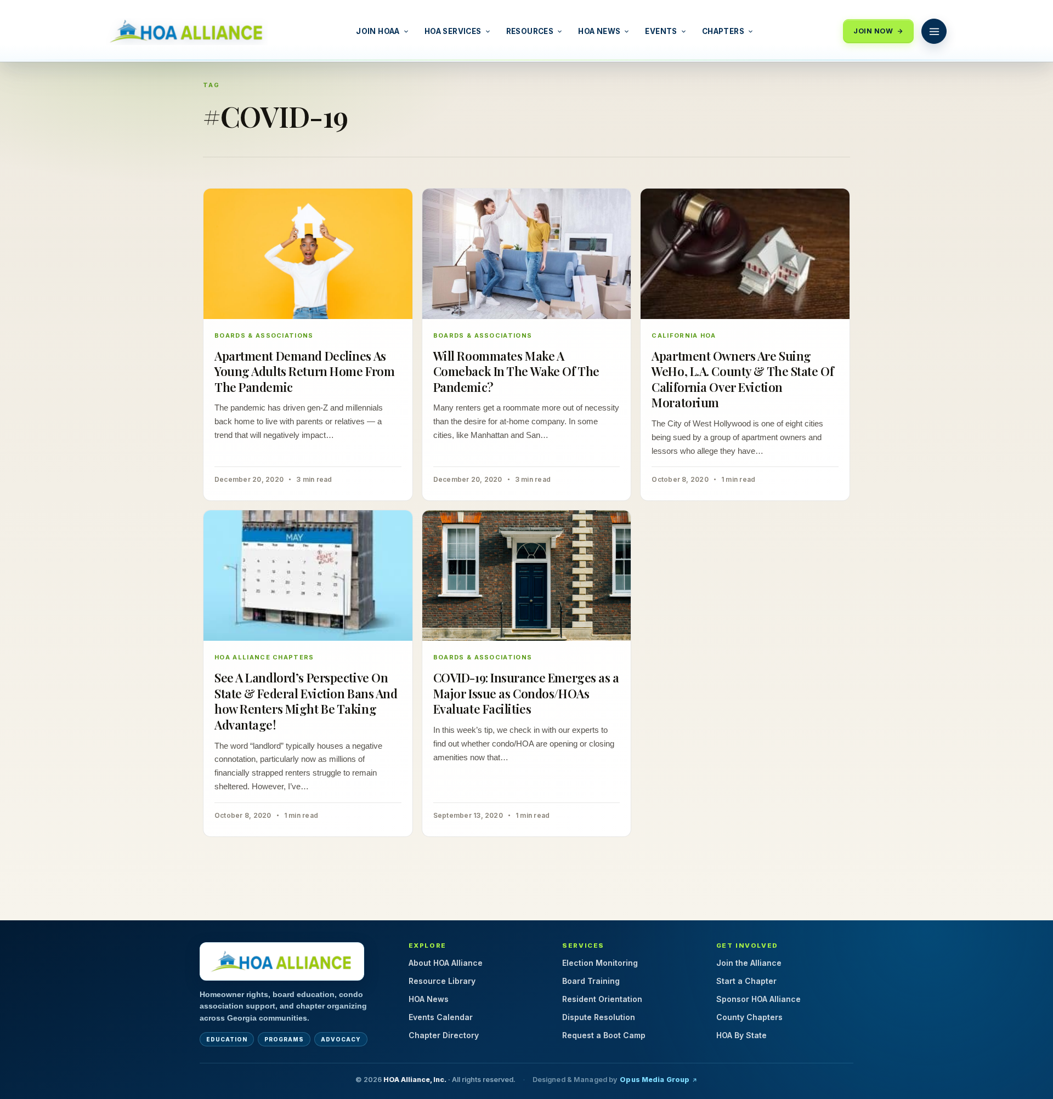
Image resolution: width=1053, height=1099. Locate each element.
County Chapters (749, 1017)
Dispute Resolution (598, 1017)
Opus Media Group (654, 1079)
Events (661, 31)
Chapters (723, 31)
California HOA (684, 335)
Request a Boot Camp (604, 1035)
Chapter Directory (444, 1035)
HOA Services (453, 31)
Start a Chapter (746, 981)
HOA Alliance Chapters (264, 657)
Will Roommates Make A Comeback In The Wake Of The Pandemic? (516, 371)
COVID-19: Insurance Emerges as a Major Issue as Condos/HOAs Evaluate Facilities (526, 693)
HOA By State (741, 1035)
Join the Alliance (749, 962)
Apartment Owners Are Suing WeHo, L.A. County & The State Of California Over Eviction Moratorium (743, 379)
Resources (530, 31)
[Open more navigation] (934, 31)
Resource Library (442, 981)
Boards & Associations (264, 335)
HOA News (599, 31)
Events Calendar (441, 1017)
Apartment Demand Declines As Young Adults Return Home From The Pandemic (304, 371)
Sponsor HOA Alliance (758, 999)
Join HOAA (378, 31)
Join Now (873, 31)
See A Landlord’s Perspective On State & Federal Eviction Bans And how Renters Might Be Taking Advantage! (305, 701)
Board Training (591, 981)
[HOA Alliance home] (282, 961)
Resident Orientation (602, 999)
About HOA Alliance (446, 962)
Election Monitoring (600, 962)
